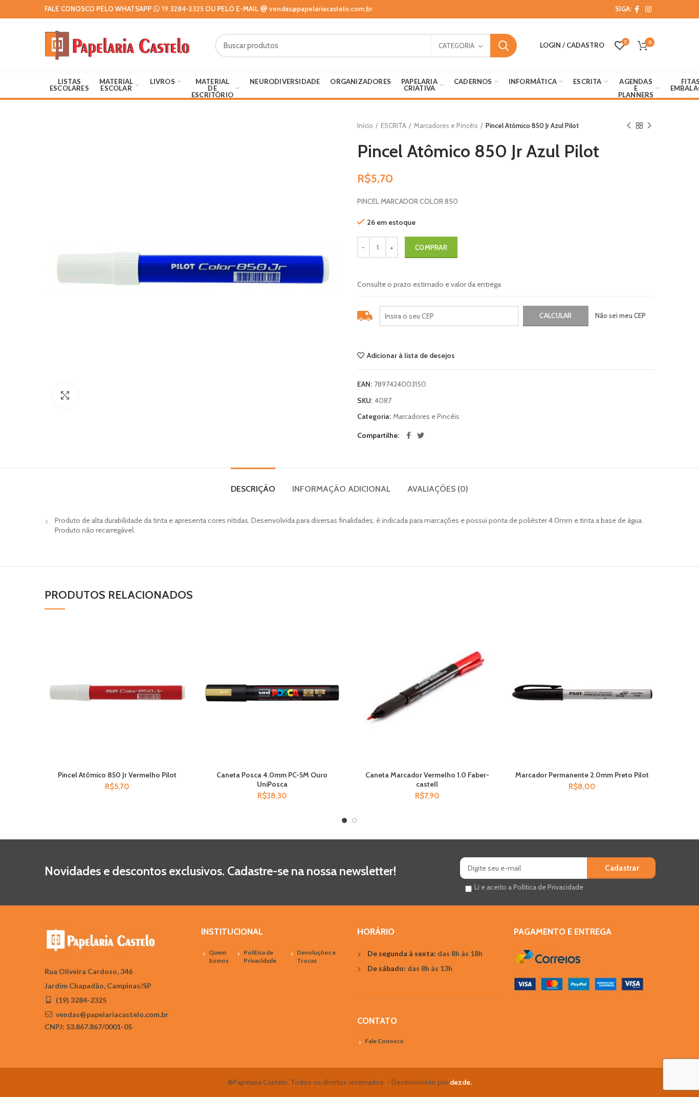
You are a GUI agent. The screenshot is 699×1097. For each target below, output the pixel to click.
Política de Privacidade (260, 956)
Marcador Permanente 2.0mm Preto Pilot (582, 774)
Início (365, 125)
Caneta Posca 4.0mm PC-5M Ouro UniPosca (271, 779)
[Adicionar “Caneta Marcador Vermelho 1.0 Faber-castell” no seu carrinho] (492, 659)
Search (503, 45)
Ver (181, 682)
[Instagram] (648, 9)
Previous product (629, 125)
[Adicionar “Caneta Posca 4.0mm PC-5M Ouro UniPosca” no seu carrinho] (337, 659)
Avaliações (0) (437, 489)
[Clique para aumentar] (65, 395)
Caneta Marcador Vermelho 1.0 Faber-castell (427, 779)
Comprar (431, 247)
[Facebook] (636, 9)
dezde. (461, 1082)
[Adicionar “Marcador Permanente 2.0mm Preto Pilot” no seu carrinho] (647, 659)
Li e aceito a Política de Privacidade (528, 887)
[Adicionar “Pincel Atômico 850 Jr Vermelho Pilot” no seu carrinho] (181, 659)
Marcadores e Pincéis (446, 125)
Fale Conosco (384, 1041)
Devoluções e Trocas (316, 956)
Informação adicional (341, 489)
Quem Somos (219, 956)
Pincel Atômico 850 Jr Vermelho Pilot (117, 774)
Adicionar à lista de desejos (411, 355)
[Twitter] (420, 435)
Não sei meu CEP (620, 315)
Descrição (253, 489)
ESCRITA (393, 125)
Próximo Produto (649, 125)
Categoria (456, 45)
